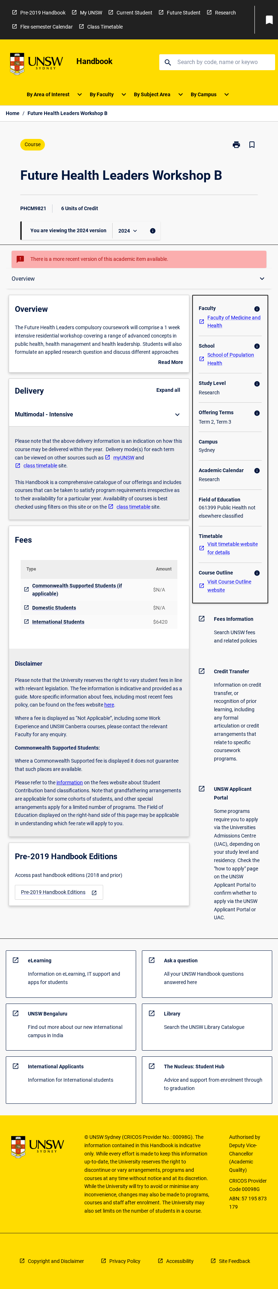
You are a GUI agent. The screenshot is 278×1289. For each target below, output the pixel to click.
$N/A (159, 590)
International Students (58, 622)
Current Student (134, 13)
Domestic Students (54, 608)
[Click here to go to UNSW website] (36, 65)
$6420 (160, 622)
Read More (170, 362)
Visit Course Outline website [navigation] (229, 586)
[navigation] (59, 892)
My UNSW (91, 13)
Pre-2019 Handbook (43, 13)
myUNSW (123, 458)
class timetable (40, 465)
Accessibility (180, 1261)
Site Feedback (234, 1261)
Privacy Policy (124, 1261)
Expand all (168, 390)
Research (225, 13)
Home (13, 113)
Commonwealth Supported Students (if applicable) (77, 590)
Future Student (184, 13)
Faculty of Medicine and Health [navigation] (234, 322)
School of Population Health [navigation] (230, 359)
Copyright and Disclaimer (56, 1261)
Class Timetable (105, 27)
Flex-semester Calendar (46, 27)
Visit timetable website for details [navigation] (232, 548)
